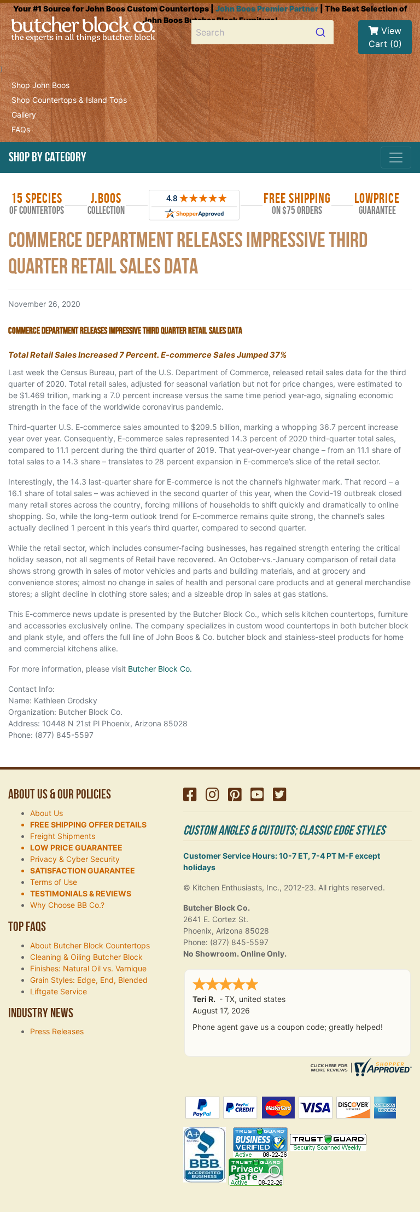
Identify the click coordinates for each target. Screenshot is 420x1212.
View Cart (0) (385, 37)
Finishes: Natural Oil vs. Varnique (88, 968)
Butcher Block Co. (160, 668)
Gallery (23, 114)
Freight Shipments (62, 836)
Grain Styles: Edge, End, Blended (89, 979)
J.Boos (106, 204)
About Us (46, 813)
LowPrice (377, 204)
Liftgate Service (58, 991)
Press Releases (57, 1031)
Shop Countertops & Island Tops (69, 99)
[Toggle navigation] (396, 157)
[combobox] (262, 32)
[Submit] (322, 32)
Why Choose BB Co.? (67, 905)
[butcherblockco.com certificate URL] (360, 1066)
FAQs (20, 129)
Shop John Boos (40, 85)
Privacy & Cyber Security (75, 859)
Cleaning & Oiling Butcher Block (86, 957)
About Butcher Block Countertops (90, 945)
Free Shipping (297, 204)
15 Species (36, 204)
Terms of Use (53, 882)
